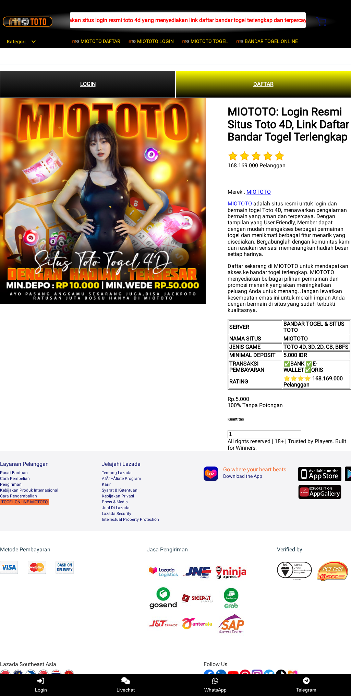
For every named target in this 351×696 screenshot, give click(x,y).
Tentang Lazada (117, 472)
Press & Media (115, 501)
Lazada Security (116, 513)
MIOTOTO (258, 192)
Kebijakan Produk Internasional (29, 490)
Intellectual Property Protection (130, 519)
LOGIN (88, 84)
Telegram (306, 690)
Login (41, 690)
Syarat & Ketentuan (119, 490)
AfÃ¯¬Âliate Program (121, 478)
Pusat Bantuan (14, 472)
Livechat (126, 690)
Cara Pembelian (15, 478)
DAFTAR (263, 84)
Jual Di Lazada (116, 507)
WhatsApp (215, 690)
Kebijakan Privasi (118, 496)
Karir (106, 484)
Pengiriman (11, 484)
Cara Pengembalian (18, 496)
